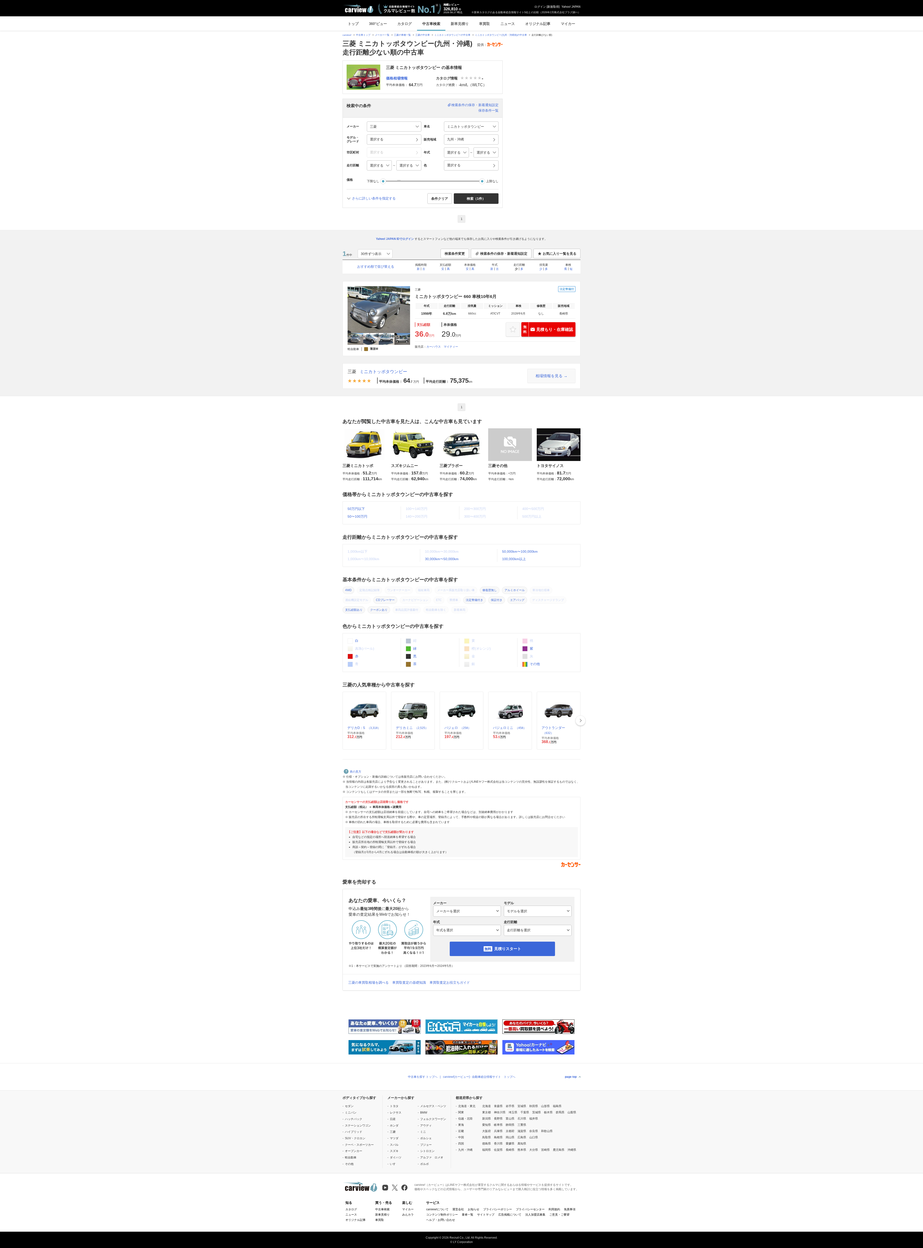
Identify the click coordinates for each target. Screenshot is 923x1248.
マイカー (568, 24)
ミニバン (350, 1112)
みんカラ (408, 1214)
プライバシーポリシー (497, 1209)
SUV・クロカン (355, 1138)
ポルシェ (426, 1138)
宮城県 (522, 1106)
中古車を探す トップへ (422, 1076)
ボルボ (424, 1164)
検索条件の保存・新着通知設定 (475, 105)
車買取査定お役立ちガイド (450, 982)
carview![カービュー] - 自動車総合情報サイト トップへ (479, 1076)
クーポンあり (378, 610)
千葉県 (524, 1112)
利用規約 (554, 1209)
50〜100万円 (357, 516)
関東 (461, 1112)
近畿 (461, 1131)
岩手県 (510, 1106)
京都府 (510, 1131)
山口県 (533, 1137)
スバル (394, 1144)
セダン (349, 1106)
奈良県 (533, 1131)
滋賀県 (522, 1131)
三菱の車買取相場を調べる (368, 982)
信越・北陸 (465, 1118)
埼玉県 (513, 1112)
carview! (347, 35)
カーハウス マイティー (442, 346)
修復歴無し (489, 590)
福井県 (533, 1118)
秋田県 (533, 1106)
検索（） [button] (476, 198)
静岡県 (510, 1125)
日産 (393, 1119)
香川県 (498, 1143)
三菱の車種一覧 (402, 35)
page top (571, 1076)
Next (580, 720)
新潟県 (486, 1118)
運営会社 (458, 1209)
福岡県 (486, 1149)
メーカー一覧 (382, 35)
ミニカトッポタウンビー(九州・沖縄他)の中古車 (501, 35)
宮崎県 (545, 1149)
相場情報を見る (549, 376)
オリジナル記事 (537, 24)
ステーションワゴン (358, 1125)
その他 (534, 664)
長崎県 (510, 1149)
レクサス (395, 1112)
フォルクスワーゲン (433, 1119)
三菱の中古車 (422, 35)
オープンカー (353, 1151)
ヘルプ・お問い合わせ (440, 1220)
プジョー (426, 1144)
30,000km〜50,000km (442, 559)
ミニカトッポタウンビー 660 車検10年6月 (456, 296)
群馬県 (560, 1112)
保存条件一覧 (488, 110)
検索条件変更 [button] (455, 253)
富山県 (510, 1118)
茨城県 (536, 1112)
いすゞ (394, 1164)
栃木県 (548, 1112)
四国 (461, 1143)
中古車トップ (363, 35)
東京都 (486, 1112)
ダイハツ (395, 1157)
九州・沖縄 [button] (455, 139)
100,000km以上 (514, 559)
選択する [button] (376, 139)
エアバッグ (517, 600)
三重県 (522, 1125)
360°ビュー (378, 24)
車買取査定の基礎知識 (409, 982)
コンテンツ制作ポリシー (442, 1214)
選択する (454, 165)
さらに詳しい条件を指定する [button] (374, 198)
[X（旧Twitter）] (395, 1188)
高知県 (522, 1143)
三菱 (352, 371)
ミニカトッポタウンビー (383, 371)
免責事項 (569, 1209)
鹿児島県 (558, 1149)
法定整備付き (474, 600)
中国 (461, 1137)
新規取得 (553, 6)
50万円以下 (356, 509)
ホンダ (394, 1125)
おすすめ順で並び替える (375, 266)
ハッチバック (353, 1119)
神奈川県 (499, 1112)
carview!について (437, 1209)
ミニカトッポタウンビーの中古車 (452, 35)
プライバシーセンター (530, 1209)
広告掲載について (509, 1214)
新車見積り (460, 24)
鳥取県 (486, 1137)
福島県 (557, 1106)
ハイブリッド (353, 1131)
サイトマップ (485, 1214)
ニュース (507, 24)
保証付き (496, 600)
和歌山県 (547, 1131)
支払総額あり (353, 610)
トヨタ (394, 1106)
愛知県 (486, 1125)
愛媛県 (510, 1143)
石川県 (522, 1118)
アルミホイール (515, 590)
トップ (353, 24)
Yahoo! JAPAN (570, 6)
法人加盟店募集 (535, 1214)
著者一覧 (467, 1214)
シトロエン (427, 1151)
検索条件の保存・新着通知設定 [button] (503, 253)
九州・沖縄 (465, 1149)
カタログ (404, 24)
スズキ (394, 1151)
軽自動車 (350, 1157)
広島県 (522, 1137)
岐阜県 (498, 1125)
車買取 (484, 24)
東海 (461, 1125)
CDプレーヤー (385, 600)
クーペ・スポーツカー (359, 1144)
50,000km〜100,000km (520, 551)
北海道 (486, 1106)
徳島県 (486, 1143)
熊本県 (522, 1149)
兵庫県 (498, 1131)
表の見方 (355, 771)
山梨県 (572, 1112)
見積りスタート (507, 949)
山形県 (545, 1106)
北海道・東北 (466, 1106)
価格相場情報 (397, 78)
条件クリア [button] (439, 198)
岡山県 (510, 1137)
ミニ (423, 1131)
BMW (423, 1112)
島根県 (498, 1137)
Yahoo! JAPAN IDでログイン (395, 239)
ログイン (540, 6)
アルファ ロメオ (431, 1157)
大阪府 (486, 1131)
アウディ (426, 1125)
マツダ (394, 1138)
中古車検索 (431, 24)
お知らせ (473, 1209)
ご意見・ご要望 (559, 1214)
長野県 (498, 1118)
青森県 (498, 1106)
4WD (348, 590)
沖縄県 (572, 1149)
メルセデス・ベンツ (433, 1106)
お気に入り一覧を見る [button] (559, 253)
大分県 (533, 1149)
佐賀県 (498, 1149)
